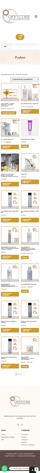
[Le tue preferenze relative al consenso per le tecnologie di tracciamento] (36, 469)
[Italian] (6, 46)
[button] (36, 16)
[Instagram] (22, 424)
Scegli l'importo (8, 113)
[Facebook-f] (18, 424)
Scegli (24, 146)
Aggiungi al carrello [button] (26, 111)
